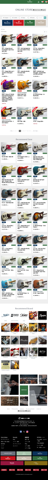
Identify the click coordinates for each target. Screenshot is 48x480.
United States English (39, 10)
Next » (36, 130)
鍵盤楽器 (27, 437)
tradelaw (22, 408)
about (8, 408)
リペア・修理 (16, 441)
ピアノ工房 (27, 441)
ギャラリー (15, 445)
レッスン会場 (40, 445)
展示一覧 (27, 439)
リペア (2, 445)
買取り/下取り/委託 (5, 441)
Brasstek (15, 437)
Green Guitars (4, 437)
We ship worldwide (30, 408)
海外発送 (3, 443)
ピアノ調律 (27, 445)
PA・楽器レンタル (41, 447)
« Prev (11, 130)
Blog (14, 439)
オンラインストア (5, 439)
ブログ (2, 448)
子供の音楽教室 (40, 443)
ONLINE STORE (24, 9)
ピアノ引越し (28, 448)
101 (34, 130)
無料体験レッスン (41, 437)
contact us (38, 408)
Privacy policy (15, 408)
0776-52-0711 (25, 424)
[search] (45, 17)
